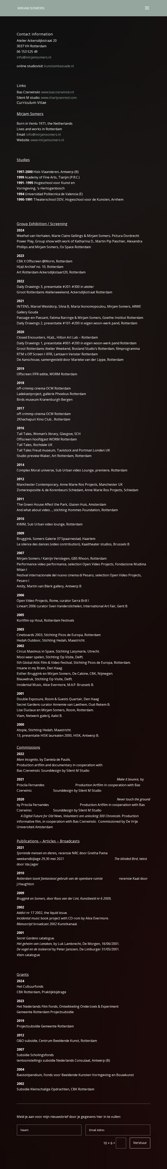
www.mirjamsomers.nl (47, 140)
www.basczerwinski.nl (57, 92)
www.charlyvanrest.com (59, 97)
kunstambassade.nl (59, 66)
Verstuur (140, 1142)
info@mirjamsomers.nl (34, 57)
